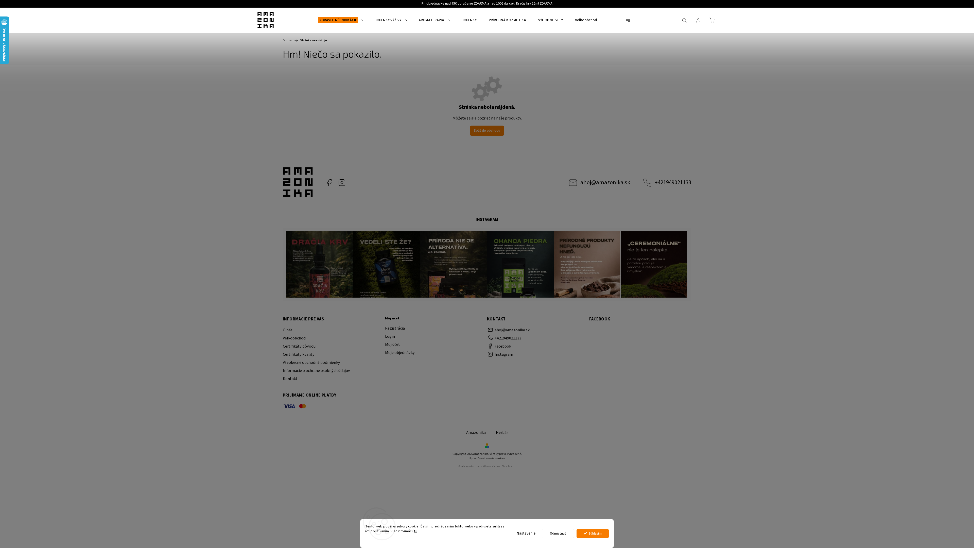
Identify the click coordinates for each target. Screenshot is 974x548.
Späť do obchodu (487, 130)
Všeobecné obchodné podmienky (311, 362)
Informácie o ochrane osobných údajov (316, 370)
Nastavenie (526, 533)
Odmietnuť (558, 533)
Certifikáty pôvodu (299, 346)
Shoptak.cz (509, 466)
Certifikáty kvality (299, 354)
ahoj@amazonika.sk (605, 182)
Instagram (342, 182)
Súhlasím (595, 533)
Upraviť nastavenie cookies (487, 458)
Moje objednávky (400, 352)
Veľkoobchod (294, 338)
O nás (287, 330)
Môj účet (392, 344)
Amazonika (476, 432)
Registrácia (395, 328)
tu (415, 531)
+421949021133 (673, 182)
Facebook (329, 182)
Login (390, 336)
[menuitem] (340, 20)
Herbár (502, 432)
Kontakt (290, 379)
